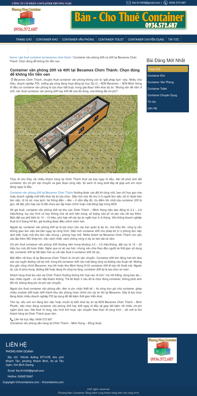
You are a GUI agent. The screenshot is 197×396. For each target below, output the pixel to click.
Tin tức (152, 102)
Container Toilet (111, 39)
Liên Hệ (21, 49)
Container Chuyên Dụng (146, 39)
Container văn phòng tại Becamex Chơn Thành (41, 192)
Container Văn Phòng (78, 39)
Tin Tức (173, 39)
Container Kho (47, 39)
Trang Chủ (24, 39)
